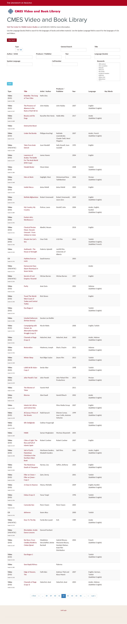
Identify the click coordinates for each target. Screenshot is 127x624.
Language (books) (101, 54)
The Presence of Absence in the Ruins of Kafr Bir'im (31, 108)
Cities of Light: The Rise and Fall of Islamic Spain (30, 443)
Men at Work (28, 177)
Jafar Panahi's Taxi (30, 378)
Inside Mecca (28, 187)
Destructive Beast (30, 126)
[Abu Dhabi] (108, 72)
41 (60, 596)
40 (55, 596)
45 (77, 596)
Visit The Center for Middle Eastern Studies (22, 27)
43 (68, 596)
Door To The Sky (30, 520)
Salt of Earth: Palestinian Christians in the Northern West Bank (29, 456)
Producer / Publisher (43, 54)
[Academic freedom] (108, 74)
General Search (66, 47)
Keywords (100, 61)
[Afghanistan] (108, 79)
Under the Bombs (30, 133)
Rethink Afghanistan (31, 197)
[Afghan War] (108, 77)
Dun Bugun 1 (28, 555)
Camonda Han (29, 505)
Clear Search (11, 40)
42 (64, 596)
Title (96, 47)
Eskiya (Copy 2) (29, 495)
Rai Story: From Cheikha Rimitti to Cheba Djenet (30, 542)
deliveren (27, 513)
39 (51, 596)
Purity (26, 286)
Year (67, 54)
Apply (9, 83)
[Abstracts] (108, 70)
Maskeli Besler (29, 167)
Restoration (28, 348)
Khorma (27, 395)
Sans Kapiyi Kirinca (30, 565)
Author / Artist (12, 54)
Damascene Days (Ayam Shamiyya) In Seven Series (31, 268)
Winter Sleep (28, 358)
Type (17, 47)
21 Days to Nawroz (31, 485)
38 (47, 596)
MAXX (26, 433)
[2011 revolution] (108, 66)
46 (81, 596)
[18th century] (108, 64)
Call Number (56, 61)
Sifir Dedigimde (29, 423)
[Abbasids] (108, 68)
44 (72, 596)
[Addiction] (108, 75)
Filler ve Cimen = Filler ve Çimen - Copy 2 (30, 477)
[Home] (35, 12)
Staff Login (63, 610)
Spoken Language (13, 61)
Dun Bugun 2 (28, 308)
